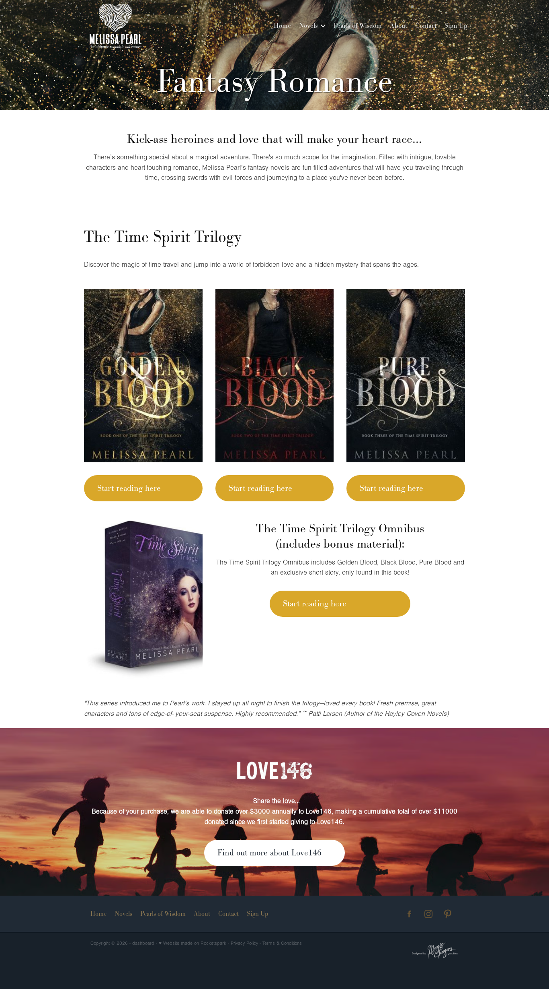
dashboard (143, 943)
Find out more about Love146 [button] (269, 852)
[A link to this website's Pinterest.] (448, 914)
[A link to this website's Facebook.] (409, 914)
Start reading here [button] (129, 488)
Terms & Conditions (282, 943)
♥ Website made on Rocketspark (192, 943)
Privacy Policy (244, 943)
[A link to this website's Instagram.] (428, 914)
